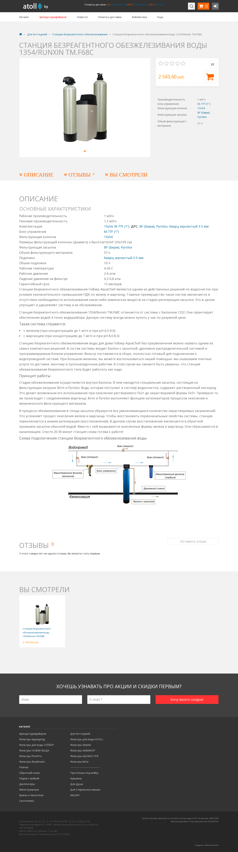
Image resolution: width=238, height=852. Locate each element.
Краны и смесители (31, 795)
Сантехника (26, 800)
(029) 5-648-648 (140, 4)
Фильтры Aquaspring (32, 739)
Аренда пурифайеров (32, 733)
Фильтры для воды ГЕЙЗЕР (36, 745)
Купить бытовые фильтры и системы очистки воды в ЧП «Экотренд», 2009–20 (179, 818)
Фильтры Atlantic (80, 745)
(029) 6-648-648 (118, 4)
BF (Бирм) (203, 112)
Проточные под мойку (84, 772)
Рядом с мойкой (29, 778)
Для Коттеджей (80, 733)
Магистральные (29, 789)
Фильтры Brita (79, 761)
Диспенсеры (27, 784)
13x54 (201, 108)
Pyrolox (202, 117)
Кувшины (76, 778)
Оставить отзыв (193, 541)
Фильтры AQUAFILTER (84, 756)
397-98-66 (159, 4)
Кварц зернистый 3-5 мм (189, 226)
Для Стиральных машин (85, 789)
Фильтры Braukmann (32, 761)
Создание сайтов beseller (207, 845)
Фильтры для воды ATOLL (86, 739)
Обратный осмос (29, 772)
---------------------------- (84, 767)
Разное (23, 767)
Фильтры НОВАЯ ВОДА (34, 750)
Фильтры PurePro (30, 756)
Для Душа (76, 784)
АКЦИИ (74, 795)
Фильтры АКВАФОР (82, 750)
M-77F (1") (203, 103)
